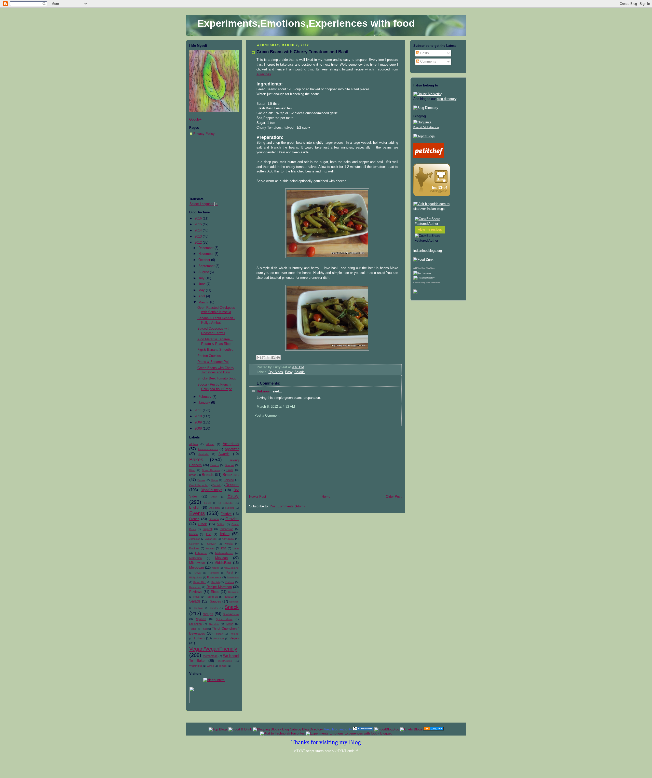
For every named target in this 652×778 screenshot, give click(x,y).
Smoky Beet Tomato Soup (216, 378)
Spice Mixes (224, 619)
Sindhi (214, 608)
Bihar (192, 470)
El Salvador (226, 503)
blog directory (446, 99)
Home (326, 496)
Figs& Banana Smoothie (215, 349)
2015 (199, 224)
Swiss (229, 623)
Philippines (195, 577)
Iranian (193, 534)
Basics (214, 465)
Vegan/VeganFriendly (213, 649)
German (214, 519)
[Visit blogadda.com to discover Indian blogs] (438, 209)
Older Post (394, 496)
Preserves (233, 577)
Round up (212, 596)
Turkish (199, 638)
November (206, 254)
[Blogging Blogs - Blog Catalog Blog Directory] (288, 729)
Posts (424, 53)
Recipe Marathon (219, 587)
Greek (202, 524)
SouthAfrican (231, 614)
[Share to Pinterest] (278, 357)
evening (230, 507)
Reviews (195, 592)
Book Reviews (211, 470)
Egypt (207, 503)
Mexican (221, 558)
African (210, 444)
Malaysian (195, 558)
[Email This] (258, 357)
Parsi (229, 572)
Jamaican (194, 538)
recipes (436, 229)
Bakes (196, 459)
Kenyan (211, 543)
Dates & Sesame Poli (213, 362)
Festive (226, 514)
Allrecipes (263, 74)
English (194, 507)
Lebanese (201, 553)
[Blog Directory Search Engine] (423, 278)
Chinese (229, 479)
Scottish (234, 601)
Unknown (264, 391)
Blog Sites (430, 268)
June (202, 284)
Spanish (201, 619)
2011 (199, 410)
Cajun (214, 480)
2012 (199, 242)
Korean (210, 548)
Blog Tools (425, 283)
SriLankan (195, 623)
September (206, 266)
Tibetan (218, 633)
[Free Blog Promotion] (422, 273)
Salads (195, 601)
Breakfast (231, 474)
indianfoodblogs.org (427, 251)
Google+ (195, 119)
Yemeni (223, 665)
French (194, 519)
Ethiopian (214, 507)
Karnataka (228, 538)
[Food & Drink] (240, 729)
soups (208, 614)
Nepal (215, 567)
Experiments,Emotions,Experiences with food (306, 23)
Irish (208, 534)
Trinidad (234, 633)
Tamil (192, 628)
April (202, 296)
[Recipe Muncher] (415, 292)
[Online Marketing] (427, 94)
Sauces (215, 601)
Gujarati (207, 529)
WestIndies (195, 665)
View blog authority (338, 729)
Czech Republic (198, 485)
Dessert (232, 484)
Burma (201, 480)
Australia (203, 454)
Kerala (229, 543)
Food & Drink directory (426, 127)
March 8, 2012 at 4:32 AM (276, 406)
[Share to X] (268, 357)
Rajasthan (195, 587)
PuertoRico (199, 582)
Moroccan (196, 567)
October (204, 260)
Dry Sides (275, 372)
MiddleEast (222, 563)
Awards (224, 454)
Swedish (214, 624)
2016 (199, 218)
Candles (416, 283)
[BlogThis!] (263, 357)
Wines (210, 665)
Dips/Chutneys (211, 490)
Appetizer (232, 449)
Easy (233, 495)
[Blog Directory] (425, 108)
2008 (199, 428)
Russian (229, 596)
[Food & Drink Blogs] (422, 122)
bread (192, 474)
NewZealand (231, 567)
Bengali (229, 465)
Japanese (211, 538)
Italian (224, 534)
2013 (199, 236)
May (202, 290)
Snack (232, 607)
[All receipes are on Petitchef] (428, 157)
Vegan (234, 638)
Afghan (193, 444)
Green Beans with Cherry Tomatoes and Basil (302, 51)
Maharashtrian (224, 553)
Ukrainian (218, 638)
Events (197, 513)
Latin (236, 548)
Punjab (215, 582)
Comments (427, 61)
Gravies (232, 519)
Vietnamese (210, 655)
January (204, 402)
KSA (223, 548)
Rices (215, 592)
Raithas (229, 582)
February (205, 397)
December (206, 248)
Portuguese (214, 577)
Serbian (198, 608)
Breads (208, 474)
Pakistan (214, 572)
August (204, 272)
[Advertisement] (214, 166)
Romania (233, 592)
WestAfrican (225, 660)
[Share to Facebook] (273, 357)
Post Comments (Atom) (287, 506)
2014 (199, 230)
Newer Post (257, 496)
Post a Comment (266, 415)
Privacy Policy (204, 134)
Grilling (221, 524)
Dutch (214, 496)
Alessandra (435, 283)
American (231, 444)
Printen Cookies (209, 356)
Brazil (229, 470)
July (202, 278)
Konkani (194, 548)
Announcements (208, 449)
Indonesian (226, 529)
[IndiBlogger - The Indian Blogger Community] (431, 195)
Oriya (198, 572)
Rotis (196, 596)
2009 (199, 422)
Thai (204, 628)
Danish (216, 485)
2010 (199, 416)
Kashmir (194, 543)
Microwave (197, 563)
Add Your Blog (419, 268)
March (203, 302)
